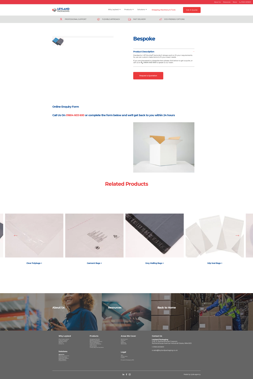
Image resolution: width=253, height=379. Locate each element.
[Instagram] (130, 374)
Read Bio (154, 241)
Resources (226, 2)
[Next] (237, 236)
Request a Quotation (148, 76)
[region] (126, 241)
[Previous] (16, 236)
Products (128, 9)
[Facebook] (126, 374)
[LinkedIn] (123, 374)
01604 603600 (246, 2)
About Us (217, 2)
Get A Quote (191, 10)
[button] (54, 37)
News (235, 2)
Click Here (34, 241)
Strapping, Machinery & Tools (164, 10)
